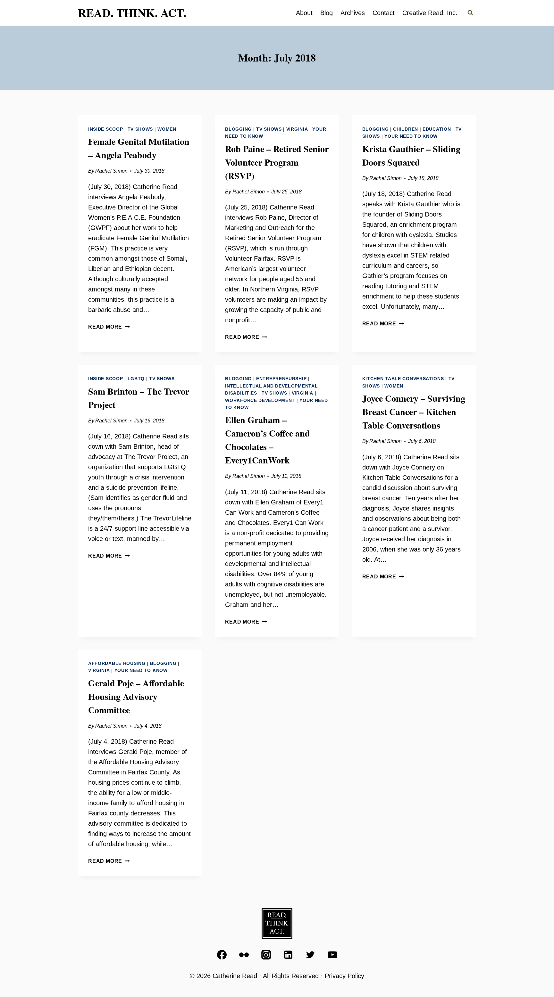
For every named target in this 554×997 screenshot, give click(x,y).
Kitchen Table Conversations (403, 378)
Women (166, 129)
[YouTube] (332, 954)
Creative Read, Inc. (429, 12)
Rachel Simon (111, 171)
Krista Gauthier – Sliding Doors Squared (411, 155)
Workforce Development (260, 400)
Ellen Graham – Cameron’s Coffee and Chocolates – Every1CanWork (267, 440)
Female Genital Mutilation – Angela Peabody (138, 148)
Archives (352, 12)
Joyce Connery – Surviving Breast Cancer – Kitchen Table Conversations (413, 412)
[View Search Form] (470, 13)
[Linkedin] (288, 954)
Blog (326, 12)
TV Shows (140, 129)
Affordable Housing (117, 663)
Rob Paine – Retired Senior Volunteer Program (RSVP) (277, 162)
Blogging (238, 129)
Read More (109, 327)
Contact (384, 12)
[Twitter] (310, 954)
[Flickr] (244, 954)
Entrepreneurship (281, 378)
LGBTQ (136, 378)
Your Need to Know (411, 136)
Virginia (297, 129)
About (304, 12)
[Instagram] (266, 954)
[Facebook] (221, 954)
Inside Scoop (105, 129)
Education (437, 129)
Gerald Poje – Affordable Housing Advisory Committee (136, 696)
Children (405, 129)
